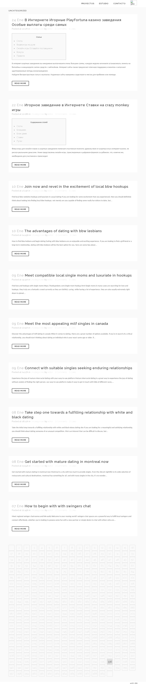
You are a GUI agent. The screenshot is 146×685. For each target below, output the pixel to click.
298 (79, 649)
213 (79, 619)
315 (79, 655)
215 (94, 619)
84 (132, 571)
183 (110, 607)
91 (57, 577)
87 (26, 577)
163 (87, 601)
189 (27, 613)
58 (64, 565)
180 (87, 607)
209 (49, 619)
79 (94, 571)
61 (87, 565)
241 (34, 631)
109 (64, 583)
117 (124, 583)
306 (11, 655)
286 (117, 643)
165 (102, 601)
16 (132, 547)
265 (87, 637)
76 (72, 571)
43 (79, 559)
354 (117, 667)
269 (117, 637)
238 (12, 631)
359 (27, 673)
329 (57, 661)
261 (57, 637)
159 (57, 601)
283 (95, 643)
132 (109, 589)
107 (49, 583)
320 (117, 655)
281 (79, 643)
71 (34, 571)
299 (87, 649)
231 (87, 625)
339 (132, 661)
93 (72, 577)
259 (42, 637)
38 (41, 559)
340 (11, 667)
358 (19, 673)
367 (87, 673)
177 (64, 607)
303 (117, 649)
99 (117, 577)
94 (79, 577)
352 (102, 667)
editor (49, 29)
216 (102, 619)
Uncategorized (37, 29)
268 (110, 637)
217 (110, 619)
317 (95, 655)
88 (34, 577)
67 (132, 565)
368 (95, 673)
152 (132, 595)
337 (117, 661)
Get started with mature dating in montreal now (67, 462)
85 (11, 577)
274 (27, 643)
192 (49, 613)
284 (102, 643)
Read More (20, 83)
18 (19, 553)
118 (132, 583)
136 (11, 595)
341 (19, 667)
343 (34, 667)
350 (87, 667)
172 (27, 607)
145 (79, 595)
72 (41, 571)
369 (102, 673)
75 (64, 571)
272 (12, 643)
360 (34, 673)
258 (34, 637)
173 (34, 607)
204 (11, 619)
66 (124, 565)
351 (94, 667)
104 (27, 583)
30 (109, 553)
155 (26, 601)
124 (49, 589)
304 (125, 649)
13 (110, 547)
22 (49, 553)
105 (34, 583)
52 (19, 565)
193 (57, 613)
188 (19, 613)
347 (64, 667)
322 (132, 655)
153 (11, 601)
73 (49, 571)
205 (19, 619)
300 (95, 649)
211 (64, 619)
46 (102, 559)
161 (72, 601)
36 (26, 559)
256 (19, 637)
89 (41, 577)
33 (132, 553)
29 (102, 553)
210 (57, 619)
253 (125, 631)
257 (27, 637)
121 (26, 589)
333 (87, 661)
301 (102, 649)
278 (57, 643)
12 (102, 547)
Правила (21, 56)
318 (102, 655)
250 (102, 631)
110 (72, 583)
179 (80, 607)
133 (117, 589)
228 (64, 625)
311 (49, 655)
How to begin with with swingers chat (58, 506)
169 (132, 601)
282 (87, 643)
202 (125, 613)
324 (19, 661)
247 (80, 631)
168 (125, 601)
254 (132, 631)
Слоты (20, 41)
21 (42, 553)
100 (125, 577)
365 (72, 673)
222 (19, 625)
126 (64, 589)
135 (132, 589)
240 (27, 631)
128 (79, 589)
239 (19, 631)
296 (64, 649)
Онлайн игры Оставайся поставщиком (34, 48)
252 (117, 631)
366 (79, 673)
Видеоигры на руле (26, 45)
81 (110, 571)
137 (19, 595)
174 (42, 607)
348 (72, 667)
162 (79, 601)
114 (102, 583)
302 (110, 649)
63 (102, 565)
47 (109, 559)
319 (110, 655)
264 (79, 637)
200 (110, 613)
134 (125, 589)
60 (79, 565)
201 (117, 613)
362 (49, 673)
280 (72, 643)
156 (34, 601)
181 (94, 607)
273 (19, 643)
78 (87, 571)
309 (34, 655)
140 (42, 595)
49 (124, 559)
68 (11, 571)
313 (64, 655)
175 (49, 607)
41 (64, 559)
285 (110, 643)
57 (57, 565)
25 (72, 553)
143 (64, 595)
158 (49, 601)
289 (11, 649)
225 (42, 625)
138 (27, 595)
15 (125, 547)
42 (72, 559)
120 (19, 589)
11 (95, 547)
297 (72, 649)
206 (27, 619)
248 (87, 631)
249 (95, 631)
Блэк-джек (22, 133)
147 (95, 595)
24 (64, 553)
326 (34, 661)
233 (102, 625)
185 (125, 607)
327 (42, 661)
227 (57, 625)
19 (27, 553)
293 (42, 649)
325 (27, 661)
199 (102, 613)
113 (94, 583)
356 (132, 667)
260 (49, 637)
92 (64, 577)
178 (72, 607)
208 (42, 619)
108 (57, 583)
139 (34, 595)
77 (79, 571)
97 (102, 577)
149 (110, 595)
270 (125, 637)
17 (11, 553)
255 (12, 637)
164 (95, 601)
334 (95, 661)
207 (34, 619)
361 (42, 673)
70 (26, 571)
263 (72, 637)
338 (125, 661)
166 (110, 601)
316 (87, 655)
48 (117, 559)
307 (19, 655)
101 (132, 577)
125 (57, 589)
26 (79, 553)
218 (117, 619)
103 (19, 583)
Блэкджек (21, 130)
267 (102, 637)
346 (57, 667)
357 (12, 673)
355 (125, 667)
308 (27, 655)
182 (102, 607)
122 (34, 589)
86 (19, 577)
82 (117, 571)
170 (12, 607)
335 (102, 661)
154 (19, 601)
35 (19, 559)
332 (80, 661)
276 (42, 643)
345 (49, 667)
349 (79, 667)
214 (87, 619)
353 (110, 667)
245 (64, 631)
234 (110, 625)
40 (56, 559)
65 (117, 565)
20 (34, 553)
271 (132, 637)
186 (132, 607)
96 (94, 577)
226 (49, 625)
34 (11, 559)
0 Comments (61, 29)
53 (26, 565)
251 (109, 631)
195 (72, 613)
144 (72, 595)
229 (72, 625)
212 (72, 619)
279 (64, 643)
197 (87, 613)
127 (72, 589)
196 (80, 613)
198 (95, 613)
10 (87, 547)
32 (125, 553)
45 (94, 559)
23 (57, 553)
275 (34, 643)
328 (49, 661)
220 (132, 619)
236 (125, 625)
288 (132, 643)
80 (102, 571)
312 (57, 655)
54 (34, 565)
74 (57, 571)
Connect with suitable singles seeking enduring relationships (78, 368)
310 (42, 655)
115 (109, 583)
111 (79, 583)
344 (42, 667)
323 (12, 661)
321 (125, 655)
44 (87, 559)
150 (117, 595)
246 (72, 631)
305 (132, 649)
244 (57, 631)
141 (49, 595)
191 (41, 613)
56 (49, 565)
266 (95, 637)
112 (87, 583)
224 (34, 625)
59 (72, 565)
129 (87, 589)
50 (132, 559)
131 (102, 589)
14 (117, 547)
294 (49, 649)
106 (42, 583)
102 (11, 583)
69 (19, 571)
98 (109, 577)
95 (87, 577)
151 (124, 595)
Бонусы (20, 52)
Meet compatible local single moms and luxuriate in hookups (78, 275)
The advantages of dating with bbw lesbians (63, 231)
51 (12, 565)
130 (95, 589)
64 (109, 565)
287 (125, 643)
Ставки (20, 137)
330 (64, 661)
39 (49, 559)
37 (34, 559)
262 (64, 637)
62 (94, 565)
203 (132, 613)
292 (34, 649)
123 (41, 589)
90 (49, 577)
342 (27, 667)
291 (27, 649)
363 (57, 673)
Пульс (19, 141)
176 (57, 607)
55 (41, 565)
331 (72, 661)
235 (117, 625)
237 (132, 625)
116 (117, 583)
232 (95, 625)
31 (117, 553)
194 (64, 613)
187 (12, 613)
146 (87, 595)
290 (19, 649)
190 (34, 613)
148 (102, 595)
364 (64, 673)
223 (27, 625)
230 (80, 625)
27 (87, 553)
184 (117, 607)
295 (57, 649)
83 (124, 571)
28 (94, 553)
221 (11, 625)
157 (42, 601)
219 (125, 619)
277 (49, 643)
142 (57, 595)
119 (11, 589)
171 (19, 607)
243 (49, 631)
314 (72, 655)
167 (117, 601)
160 (64, 601)
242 (42, 631)
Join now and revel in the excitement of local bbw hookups (76, 186)
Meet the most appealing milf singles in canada (66, 324)
